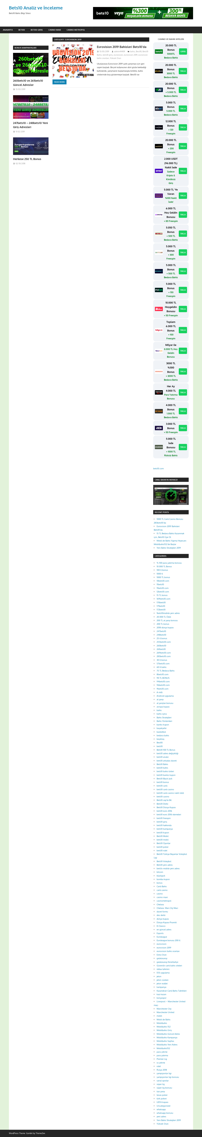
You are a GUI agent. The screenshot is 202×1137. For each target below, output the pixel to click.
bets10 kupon (163, 832)
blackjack (161, 875)
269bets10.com (164, 652)
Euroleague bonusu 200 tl (168, 940)
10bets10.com (163, 581)
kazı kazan (161, 994)
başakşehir (162, 728)
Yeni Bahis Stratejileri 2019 (169, 548)
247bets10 (161, 631)
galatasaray (162, 958)
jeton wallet (162, 983)
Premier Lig (162, 1059)
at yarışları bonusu (165, 703)
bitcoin (160, 872)
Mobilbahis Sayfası (165, 1041)
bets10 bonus (163, 782)
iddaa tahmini (163, 969)
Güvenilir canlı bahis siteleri (169, 965)
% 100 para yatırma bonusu (169, 563)
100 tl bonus (162, 570)
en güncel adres (164, 929)
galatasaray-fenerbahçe (167, 962)
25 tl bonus (162, 638)
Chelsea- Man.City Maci (167, 908)
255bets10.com (164, 642)
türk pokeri (162, 1098)
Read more (59, 82)
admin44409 (119, 51)
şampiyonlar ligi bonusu (168, 1077)
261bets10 (161, 649)
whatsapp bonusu (165, 1113)
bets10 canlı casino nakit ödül (170, 793)
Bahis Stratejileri (164, 717)
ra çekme (161, 1062)
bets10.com (158, 468)
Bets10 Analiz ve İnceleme (36, 8)
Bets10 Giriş (37, 30)
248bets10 (161, 634)
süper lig (161, 1084)
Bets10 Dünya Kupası (166, 807)
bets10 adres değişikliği (167, 753)
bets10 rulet (162, 850)
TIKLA (183, 71)
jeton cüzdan (162, 980)
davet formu (162, 911)
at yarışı (160, 699)
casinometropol (164, 900)
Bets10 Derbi (162, 804)
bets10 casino (163, 796)
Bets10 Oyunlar (163, 843)
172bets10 (161, 609)
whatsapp (161, 1109)
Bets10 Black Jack (164, 778)
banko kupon (163, 724)
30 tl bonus (162, 660)
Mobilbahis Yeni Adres (167, 1044)
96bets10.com (163, 685)
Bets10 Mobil (162, 836)
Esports (160, 933)
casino (160, 893)
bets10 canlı (162, 785)
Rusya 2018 (162, 1070)
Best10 (139, 51)
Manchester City (164, 1008)
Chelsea (160, 904)
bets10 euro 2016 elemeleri (169, 814)
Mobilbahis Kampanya (167, 1037)
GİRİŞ (183, 51)
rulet (159, 1066)
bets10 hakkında (164, 825)
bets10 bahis (162, 767)
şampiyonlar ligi (164, 1073)
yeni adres (161, 1116)
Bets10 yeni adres (165, 865)
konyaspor (161, 998)
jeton (159, 976)
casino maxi (162, 897)
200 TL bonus (163, 624)
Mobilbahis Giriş (164, 1030)
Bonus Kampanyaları (25, 48)
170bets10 (161, 602)
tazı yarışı (161, 1091)
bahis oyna (162, 714)
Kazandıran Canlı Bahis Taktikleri (172, 990)
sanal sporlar (163, 1080)
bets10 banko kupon (166, 775)
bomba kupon (163, 879)
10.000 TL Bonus (164, 566)
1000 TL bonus (163, 577)
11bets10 (160, 584)
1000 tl (160, 573)
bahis (132, 51)
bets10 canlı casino (165, 789)
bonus (159, 883)
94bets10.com (163, 681)
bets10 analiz (163, 757)
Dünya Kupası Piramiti (167, 922)
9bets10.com (162, 688)
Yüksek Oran (115, 58)
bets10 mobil (162, 839)
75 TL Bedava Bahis (166, 670)
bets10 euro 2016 (164, 811)
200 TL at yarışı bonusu (167, 620)
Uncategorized (163, 1106)
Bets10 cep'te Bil (164, 800)
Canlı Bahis (162, 886)
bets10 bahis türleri (165, 771)
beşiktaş (160, 739)
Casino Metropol (76, 30)
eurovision (118, 55)
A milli (160, 692)
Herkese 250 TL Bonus (27, 159)
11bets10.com (162, 588)
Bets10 (21, 30)
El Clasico (161, 926)
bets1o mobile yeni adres (168, 868)
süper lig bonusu (164, 1087)
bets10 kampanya (165, 829)
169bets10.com (163, 598)
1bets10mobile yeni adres (168, 613)
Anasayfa (8, 30)
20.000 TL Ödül (164, 617)
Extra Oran (162, 954)
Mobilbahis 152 (164, 1026)
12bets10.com (163, 591)
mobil (159, 1016)
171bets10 (161, 606)
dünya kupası (163, 919)
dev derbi (161, 915)
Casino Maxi (54, 30)
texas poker (162, 1095)
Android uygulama (165, 696)
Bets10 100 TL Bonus (166, 750)
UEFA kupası (162, 1102)
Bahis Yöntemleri (164, 721)
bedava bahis (163, 735)
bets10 (160, 746)
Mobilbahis (162, 1023)
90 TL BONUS (163, 678)
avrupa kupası (163, 706)
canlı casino (162, 890)
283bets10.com (164, 656)
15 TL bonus (162, 595)
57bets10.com (163, 663)
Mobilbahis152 (163, 1048)
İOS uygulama (163, 972)
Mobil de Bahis (163, 1019)
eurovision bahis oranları (168, 951)
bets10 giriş (108, 55)
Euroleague (162, 937)
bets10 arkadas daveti (167, 760)
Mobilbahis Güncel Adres (168, 1034)
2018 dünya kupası (165, 627)
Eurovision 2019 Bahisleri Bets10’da (121, 47)
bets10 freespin (164, 818)
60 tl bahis (161, 667)
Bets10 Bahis (162, 764)
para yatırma (162, 1055)
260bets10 (161, 645)
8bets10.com (162, 674)
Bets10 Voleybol (164, 861)
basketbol (161, 732)
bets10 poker (162, 847)
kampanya (161, 987)
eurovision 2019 (130, 55)
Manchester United (165, 1012)
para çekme (162, 1052)
